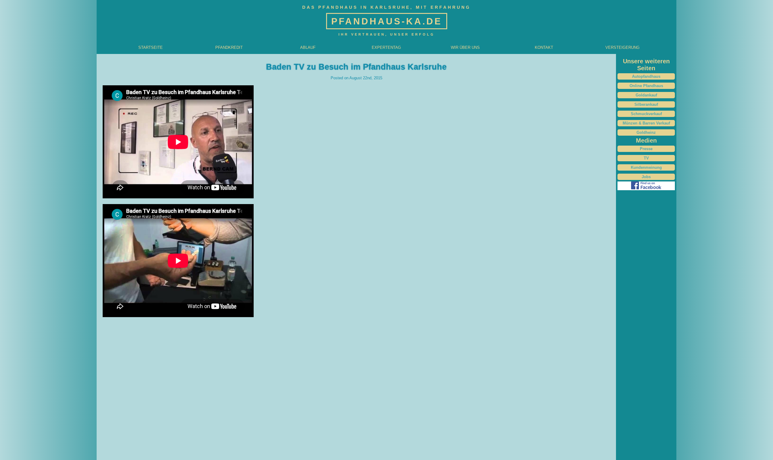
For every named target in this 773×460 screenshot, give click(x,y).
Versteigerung (622, 47)
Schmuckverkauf (646, 114)
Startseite (150, 47)
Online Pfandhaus (646, 85)
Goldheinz (646, 132)
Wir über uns (465, 47)
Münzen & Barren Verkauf (646, 123)
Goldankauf (646, 95)
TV (646, 158)
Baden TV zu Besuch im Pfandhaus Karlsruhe (356, 66)
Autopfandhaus (646, 76)
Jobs (646, 177)
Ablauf (308, 47)
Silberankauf (646, 104)
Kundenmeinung (646, 167)
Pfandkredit (229, 47)
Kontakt (544, 47)
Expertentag (386, 47)
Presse (646, 149)
